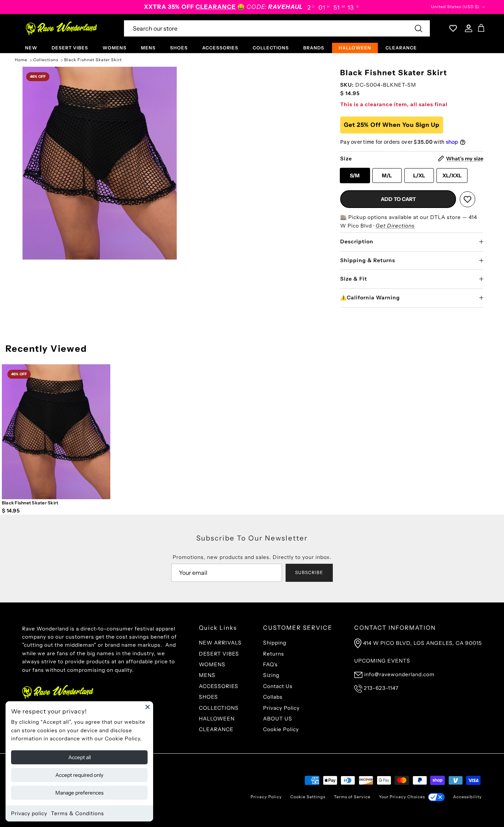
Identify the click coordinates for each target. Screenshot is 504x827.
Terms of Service (352, 796)
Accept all (79, 757)
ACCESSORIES (220, 48)
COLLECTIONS (271, 48)
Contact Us (278, 686)
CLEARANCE (401, 48)
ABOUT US (277, 718)
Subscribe (309, 572)
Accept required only (79, 775)
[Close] (147, 706)
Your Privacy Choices (402, 796)
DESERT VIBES (70, 48)
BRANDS (313, 48)
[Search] (418, 28)
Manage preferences (79, 792)
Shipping (274, 642)
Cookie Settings (307, 796)
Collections (45, 60)
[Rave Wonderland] (62, 28)
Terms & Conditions (77, 813)
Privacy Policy (281, 708)
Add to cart (398, 199)
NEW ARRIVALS (220, 642)
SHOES (179, 48)
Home (21, 60)
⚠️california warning (370, 297)
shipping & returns (367, 260)
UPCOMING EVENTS (382, 660)
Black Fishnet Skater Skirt (93, 60)
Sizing (271, 675)
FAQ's (270, 664)
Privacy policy (29, 813)
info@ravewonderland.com (399, 674)
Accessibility (467, 796)
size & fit (353, 278)
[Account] (467, 28)
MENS (148, 48)
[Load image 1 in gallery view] (100, 163)
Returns (273, 653)
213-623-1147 (381, 688)
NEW (31, 48)
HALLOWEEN (355, 48)
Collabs (273, 697)
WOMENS (115, 48)
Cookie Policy (281, 729)
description (356, 241)
